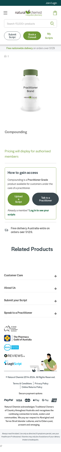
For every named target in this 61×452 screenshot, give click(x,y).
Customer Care (13, 275)
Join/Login (51, 3)
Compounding (16, 131)
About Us (10, 287)
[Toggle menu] (5, 12)
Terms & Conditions (22, 383)
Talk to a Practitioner (45, 199)
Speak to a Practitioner (18, 312)
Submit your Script (15, 300)
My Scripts (49, 35)
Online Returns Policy (32, 387)
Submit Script (12, 35)
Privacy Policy (41, 383)
